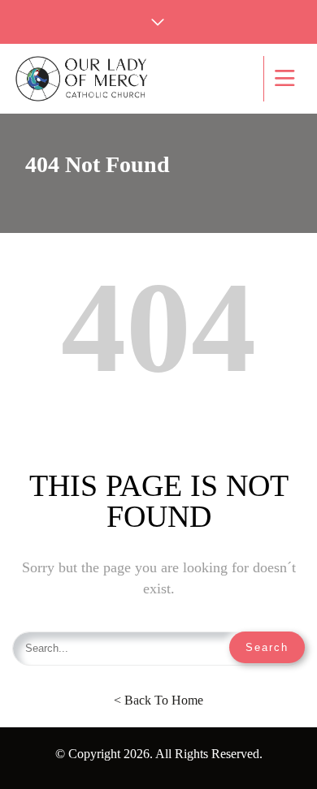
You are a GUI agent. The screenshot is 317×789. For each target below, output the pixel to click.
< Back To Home (158, 700)
